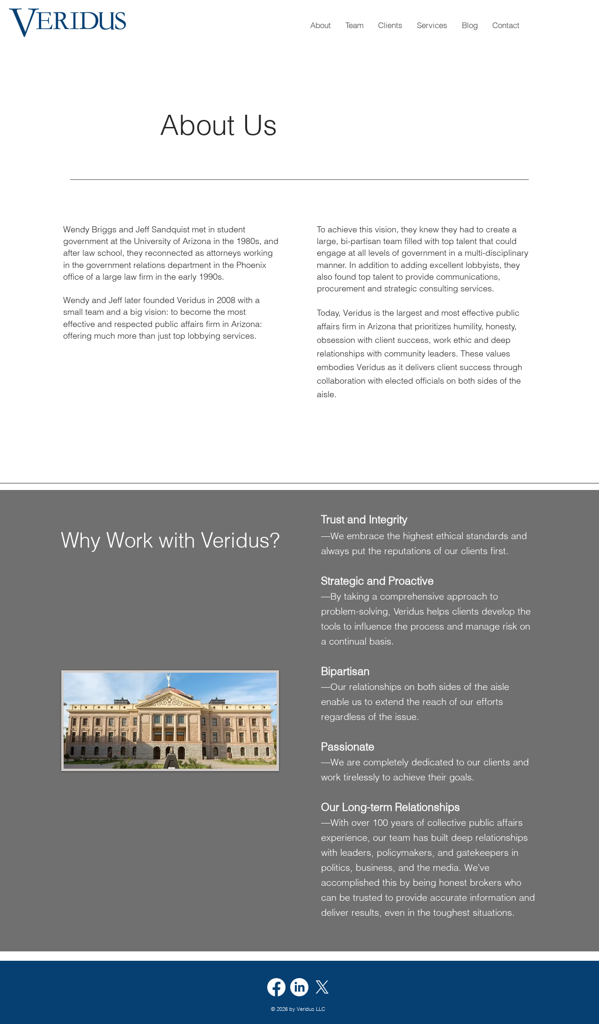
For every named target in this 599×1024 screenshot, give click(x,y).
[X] (322, 987)
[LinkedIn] (299, 987)
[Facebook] (276, 987)
